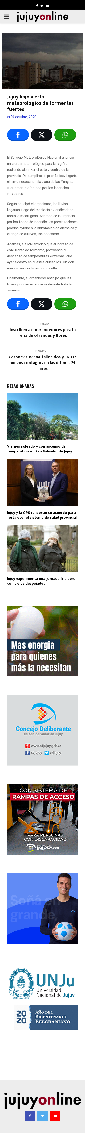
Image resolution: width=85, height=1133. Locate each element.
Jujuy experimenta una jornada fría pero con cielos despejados (41, 581)
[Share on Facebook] (18, 135)
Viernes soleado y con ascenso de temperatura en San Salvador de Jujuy (39, 449)
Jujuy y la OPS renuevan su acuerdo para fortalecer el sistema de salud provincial (42, 515)
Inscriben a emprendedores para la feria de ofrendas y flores (43, 332)
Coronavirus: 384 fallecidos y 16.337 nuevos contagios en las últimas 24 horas (42, 363)
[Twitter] (42, 1116)
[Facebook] (30, 1116)
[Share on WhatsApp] (65, 135)
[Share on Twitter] (41, 135)
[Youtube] (55, 1116)
